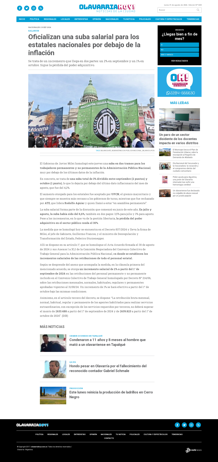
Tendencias (193, 19)
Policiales (145, 19)
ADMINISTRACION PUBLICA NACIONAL (127, 150)
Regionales (50, 19)
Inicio (22, 19)
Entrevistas (81, 19)
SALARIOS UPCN (148, 150)
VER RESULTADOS (179, 61)
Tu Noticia (129, 19)
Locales (65, 19)
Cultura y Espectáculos (168, 19)
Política (34, 19)
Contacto (109, 438)
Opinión (97, 19)
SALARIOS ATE (106, 150)
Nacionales (112, 19)
